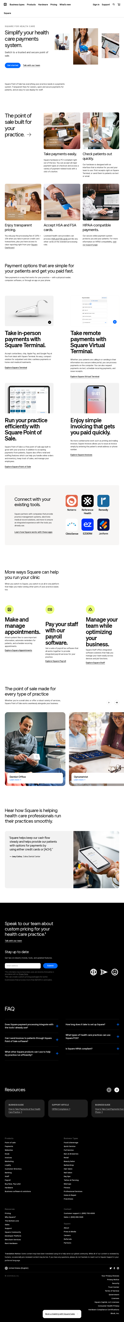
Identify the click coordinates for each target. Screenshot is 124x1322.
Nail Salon (68, 1173)
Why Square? (10, 1217)
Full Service (69, 1150)
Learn (14, 780)
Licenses (115, 1298)
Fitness (67, 1188)
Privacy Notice (113, 1280)
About (66, 1228)
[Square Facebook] (114, 1268)
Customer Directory (13, 1169)
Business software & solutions (18, 1191)
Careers (67, 1235)
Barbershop (69, 1165)
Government (114, 1295)
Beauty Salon (69, 1161)
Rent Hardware (11, 1243)
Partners (67, 1243)
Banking (8, 1173)
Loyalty (8, 1165)
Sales (7, 1225)
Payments (9, 1146)
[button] (116, 702)
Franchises (68, 1199)
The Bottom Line (12, 1221)
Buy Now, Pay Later (13, 1184)
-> (21, 1112)
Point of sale (10, 1143)
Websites (9, 1150)
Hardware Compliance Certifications (103, 1310)
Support (8, 1228)
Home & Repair (70, 1195)
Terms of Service (112, 1291)
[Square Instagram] (118, 1268)
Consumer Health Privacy (108, 1306)
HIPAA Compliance (60, 1109)
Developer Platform (13, 1236)
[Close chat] (77, 1314)
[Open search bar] (113, 4)
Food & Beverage (71, 1143)
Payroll (8, 1180)
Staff (7, 1176)
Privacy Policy (23, 974)
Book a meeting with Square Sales (60, 1314)
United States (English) (18, 1268)
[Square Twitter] (110, 1268)
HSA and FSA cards (59, 238)
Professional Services (73, 1191)
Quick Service (69, 1146)
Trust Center (113, 1287)
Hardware (9, 1188)
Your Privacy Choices (110, 1276)
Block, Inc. (115, 1313)
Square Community (13, 1232)
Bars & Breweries (71, 1154)
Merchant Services (13, 1240)
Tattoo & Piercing (71, 1180)
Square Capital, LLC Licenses (107, 1302)
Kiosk (7, 1154)
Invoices (8, 1158)
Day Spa (67, 1176)
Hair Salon (68, 1169)
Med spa (67, 1184)
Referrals (68, 1239)
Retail (66, 1158)
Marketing (9, 1161)
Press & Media (70, 1232)
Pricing (8, 1213)
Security (115, 1283)
